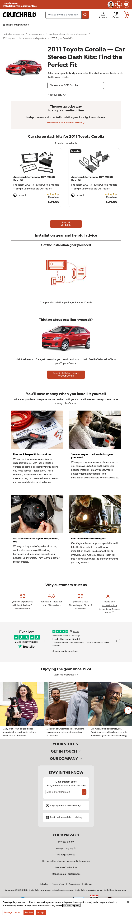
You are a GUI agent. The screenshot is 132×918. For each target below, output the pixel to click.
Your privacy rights (66, 848)
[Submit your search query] (85, 15)
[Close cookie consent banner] (128, 902)
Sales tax (44, 884)
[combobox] (67, 15)
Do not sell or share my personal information (66, 861)
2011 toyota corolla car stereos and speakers (24, 38)
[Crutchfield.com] (19, 15)
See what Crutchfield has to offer (65, 122)
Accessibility (74, 884)
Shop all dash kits (66, 224)
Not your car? (55, 95)
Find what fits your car (13, 34)
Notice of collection (66, 867)
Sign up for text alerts (64, 805)
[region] (66, 710)
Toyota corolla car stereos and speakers (67, 34)
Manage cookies (66, 854)
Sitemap (88, 884)
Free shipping (20, 4)
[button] (128, 710)
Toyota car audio (36, 34)
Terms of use (58, 884)
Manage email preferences (66, 874)
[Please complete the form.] (84, 792)
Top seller (75, 151)
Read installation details (66, 374)
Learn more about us (64, 675)
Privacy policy (66, 842)
